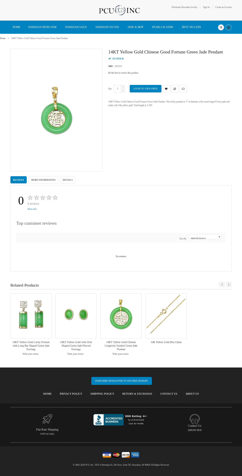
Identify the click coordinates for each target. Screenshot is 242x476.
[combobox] (221, 27)
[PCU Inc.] (121, 10)
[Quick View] (31, 316)
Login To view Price (145, 88)
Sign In (206, 7)
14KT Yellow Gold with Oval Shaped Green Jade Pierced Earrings (76, 346)
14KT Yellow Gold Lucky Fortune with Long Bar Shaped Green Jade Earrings (31, 346)
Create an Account (223, 7)
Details (68, 180)
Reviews (18, 180)
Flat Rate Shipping (47, 429)
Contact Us (168, 393)
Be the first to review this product (123, 73)
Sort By (182, 238)
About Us (192, 393)
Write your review (30, 354)
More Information (43, 180)
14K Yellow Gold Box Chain (166, 342)
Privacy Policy (71, 393)
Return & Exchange (137, 393)
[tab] (18, 179)
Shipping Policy (102, 393)
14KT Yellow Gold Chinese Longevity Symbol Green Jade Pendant (121, 346)
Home (2, 38)
